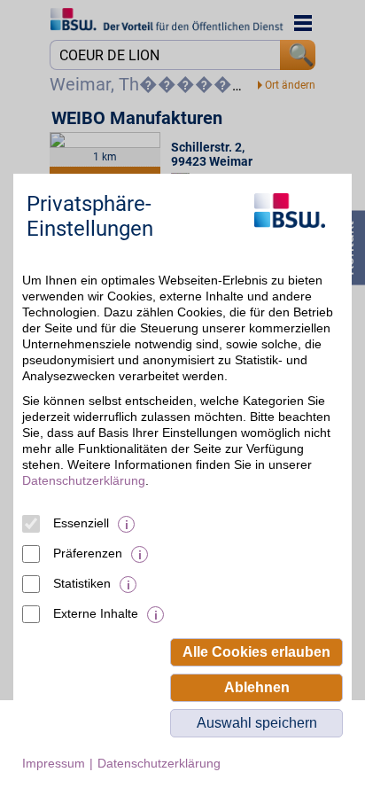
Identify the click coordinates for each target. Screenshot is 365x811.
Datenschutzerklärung (83, 480)
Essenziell (81, 523)
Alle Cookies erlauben (256, 651)
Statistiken (82, 583)
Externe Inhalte (95, 613)
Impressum (53, 763)
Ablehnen (257, 687)
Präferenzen (87, 553)
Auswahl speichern (257, 722)
